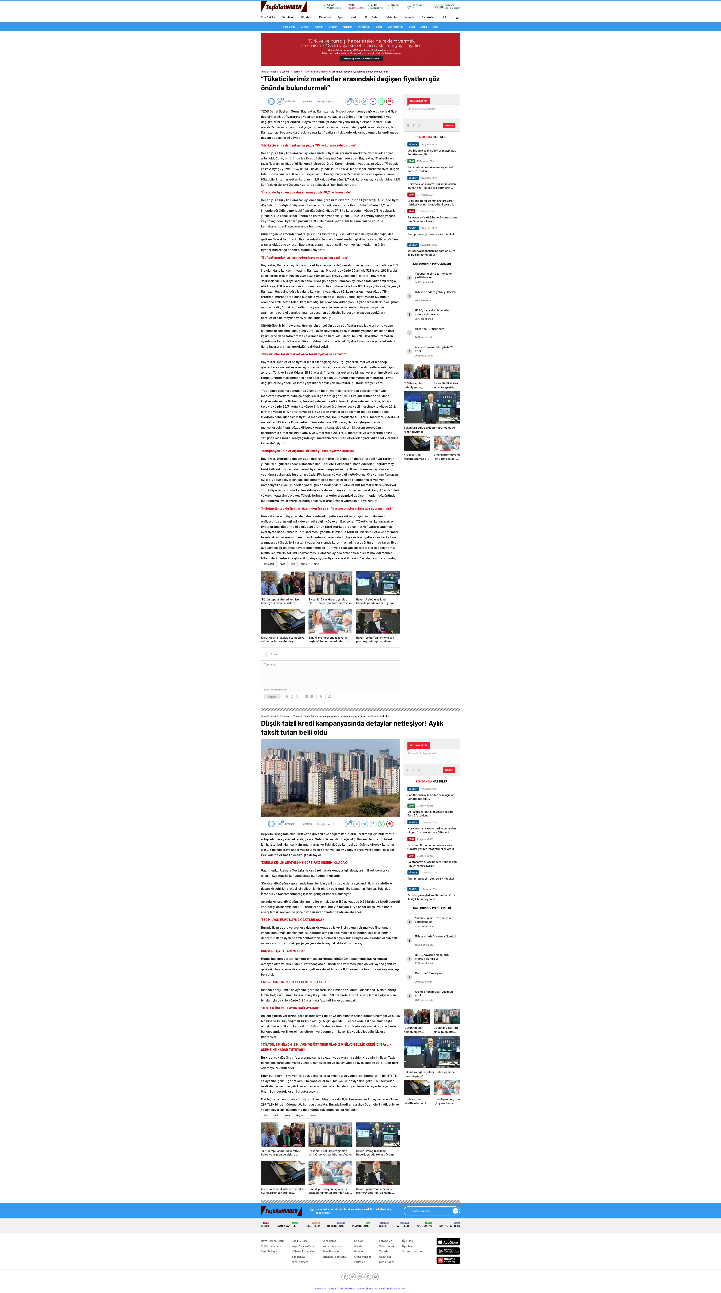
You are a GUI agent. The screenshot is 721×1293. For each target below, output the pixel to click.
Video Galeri (386, 1246)
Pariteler (347, 26)
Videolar (391, 17)
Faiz (265, 1115)
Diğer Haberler (395, 26)
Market (304, 563)
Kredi (435, 26)
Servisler (288, 17)
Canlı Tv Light (269, 1251)
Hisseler (332, 26)
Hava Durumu (336, 1224)
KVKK (370, 1288)
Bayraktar (268, 563)
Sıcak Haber (386, 1262)
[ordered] (306, 696)
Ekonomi (325, 17)
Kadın (354, 17)
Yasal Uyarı (401, 1288)
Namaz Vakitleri (287, 1224)
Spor (341, 17)
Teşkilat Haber (268, 71)
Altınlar (319, 26)
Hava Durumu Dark (272, 1240)
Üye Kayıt (408, 1246)
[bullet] (311, 696)
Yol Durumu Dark (271, 1246)
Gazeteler (428, 17)
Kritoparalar (363, 26)
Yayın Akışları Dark (303, 1246)
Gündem (306, 17)
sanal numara (300, 1262)
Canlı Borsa (289, 26)
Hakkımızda (321, 1288)
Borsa (379, 26)
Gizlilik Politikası (346, 1288)
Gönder (272, 696)
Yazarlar (409, 17)
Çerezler (361, 1288)
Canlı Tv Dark (300, 1240)
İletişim (332, 1288)
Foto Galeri (372, 17)
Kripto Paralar (449, 1224)
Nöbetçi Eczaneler (303, 1251)
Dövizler (305, 26)
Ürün (316, 563)
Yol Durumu (424, 1224)
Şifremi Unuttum (412, 1251)
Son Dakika (268, 17)
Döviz (412, 26)
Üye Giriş (407, 1240)
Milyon (299, 1115)
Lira (293, 563)
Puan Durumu (361, 1224)
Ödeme (312, 1115)
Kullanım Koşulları (384, 1288)
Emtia (423, 26)
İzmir (276, 1115)
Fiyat (282, 563)
